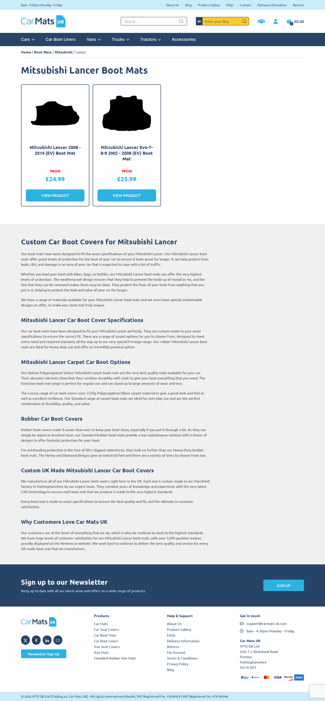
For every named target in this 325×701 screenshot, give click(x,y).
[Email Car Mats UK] (58, 640)
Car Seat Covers (106, 629)
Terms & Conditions (182, 658)
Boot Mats (43, 52)
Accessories (184, 39)
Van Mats (101, 652)
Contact (245, 5)
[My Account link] (275, 21)
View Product (55, 195)
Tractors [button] (148, 39)
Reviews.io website (76, 543)
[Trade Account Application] (261, 22)
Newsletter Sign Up (43, 653)
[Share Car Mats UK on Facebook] (36, 640)
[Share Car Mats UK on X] (25, 640)
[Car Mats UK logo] (53, 622)
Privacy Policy (177, 663)
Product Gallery (209, 5)
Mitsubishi (64, 52)
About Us (172, 5)
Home (26, 52)
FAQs (229, 5)
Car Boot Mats (105, 635)
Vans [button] (91, 39)
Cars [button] (25, 39)
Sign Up (284, 585)
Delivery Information (272, 5)
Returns (298, 5)
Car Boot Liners (61, 39)
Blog (188, 5)
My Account (176, 652)
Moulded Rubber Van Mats (115, 658)
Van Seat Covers (107, 646)
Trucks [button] (118, 39)
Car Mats (101, 623)
